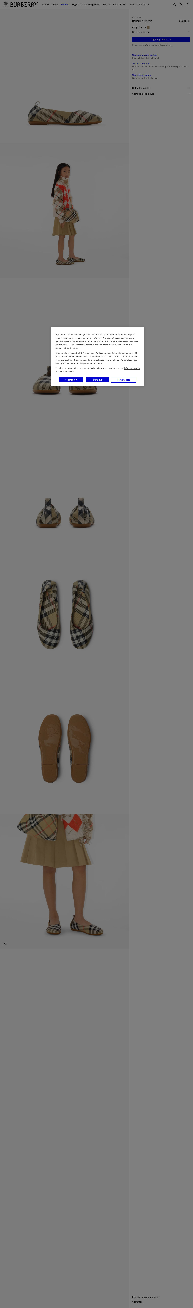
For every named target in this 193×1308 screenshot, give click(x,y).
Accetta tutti (71, 379)
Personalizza (123, 379)
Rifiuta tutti (97, 379)
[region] (97, 356)
